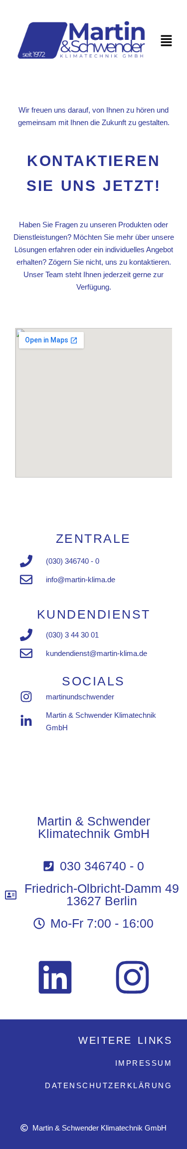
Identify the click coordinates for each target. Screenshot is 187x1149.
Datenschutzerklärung (108, 1085)
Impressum (144, 1063)
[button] (167, 41)
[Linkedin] (54, 977)
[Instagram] (132, 977)
